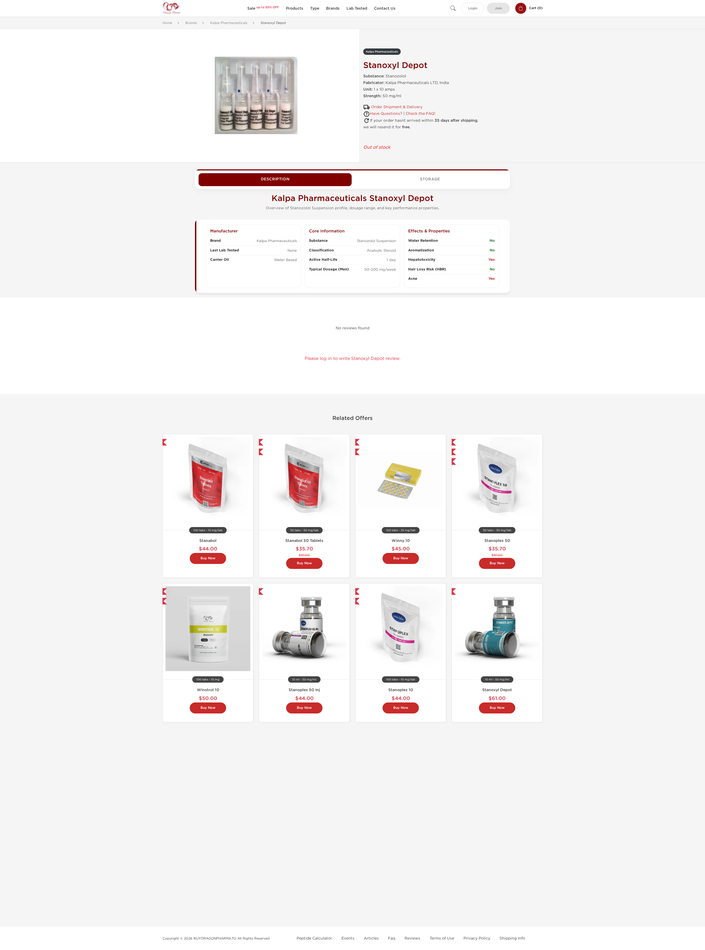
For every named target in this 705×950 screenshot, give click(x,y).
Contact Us (384, 8)
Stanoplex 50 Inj (304, 690)
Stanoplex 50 (497, 540)
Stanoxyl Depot (497, 690)
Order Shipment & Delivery (396, 107)
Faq (391, 938)
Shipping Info (512, 938)
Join (498, 8)
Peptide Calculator (314, 938)
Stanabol (207, 540)
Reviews (412, 938)
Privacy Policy (476, 938)
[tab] (275, 179)
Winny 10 (401, 540)
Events (347, 938)
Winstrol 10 (208, 690)
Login (472, 8)
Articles (371, 938)
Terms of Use (442, 938)
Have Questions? (386, 113)
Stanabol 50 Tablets (304, 540)
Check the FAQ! (420, 113)
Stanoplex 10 (400, 690)
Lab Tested (356, 8)
